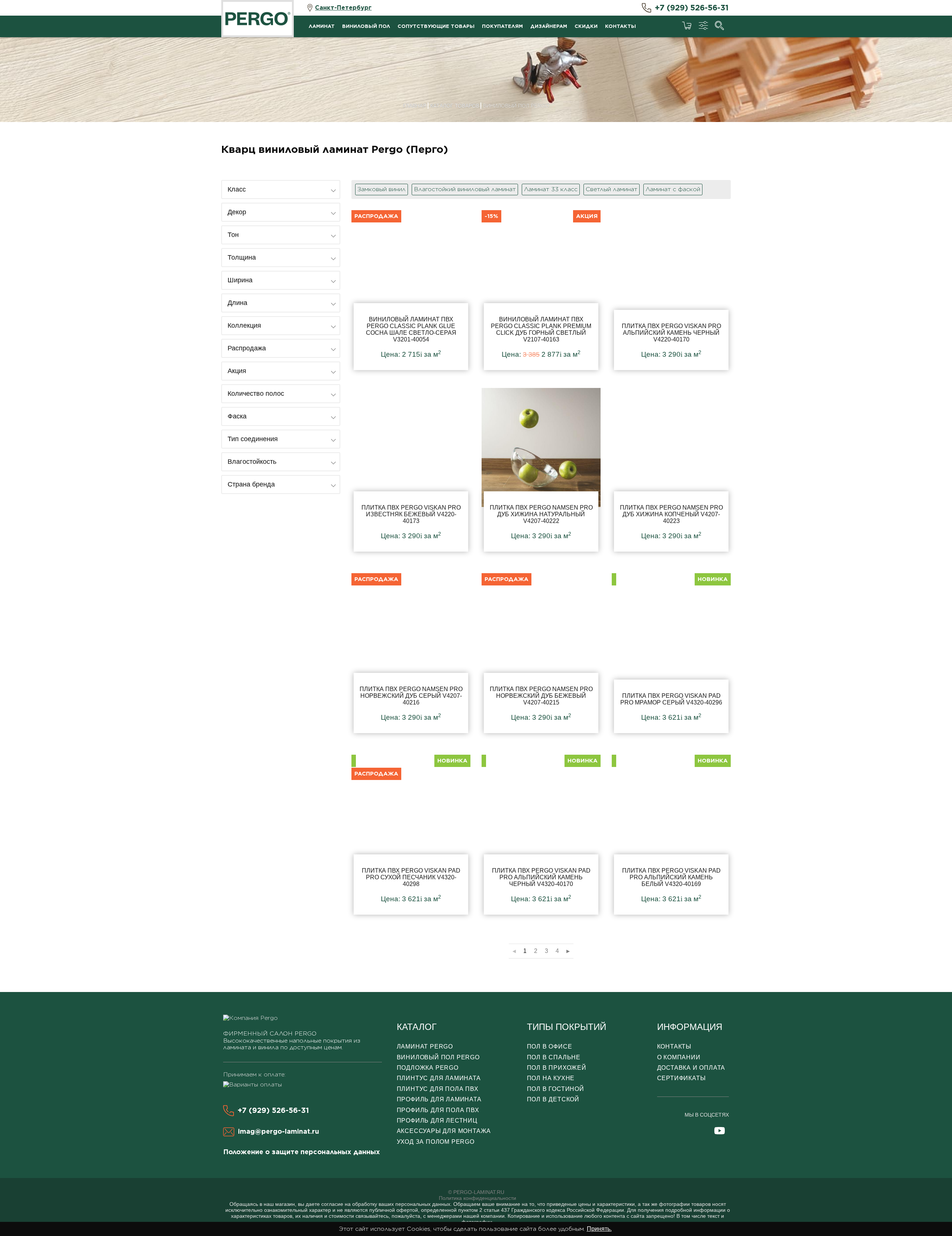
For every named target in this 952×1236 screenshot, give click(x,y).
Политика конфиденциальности (477, 1198)
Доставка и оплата (691, 1068)
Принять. (599, 1229)
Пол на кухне (551, 1078)
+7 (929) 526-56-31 (692, 7)
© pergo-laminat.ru (476, 1192)
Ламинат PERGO (425, 1046)
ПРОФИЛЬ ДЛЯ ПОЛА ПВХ (438, 1110)
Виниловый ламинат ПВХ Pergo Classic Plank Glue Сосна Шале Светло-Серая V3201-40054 (410, 288)
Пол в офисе (549, 1046)
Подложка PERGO (428, 1068)
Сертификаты (681, 1078)
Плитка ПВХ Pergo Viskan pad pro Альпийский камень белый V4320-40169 (671, 833)
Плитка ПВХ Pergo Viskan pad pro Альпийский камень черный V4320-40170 (541, 833)
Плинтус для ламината (439, 1078)
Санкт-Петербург (343, 7)
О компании (679, 1057)
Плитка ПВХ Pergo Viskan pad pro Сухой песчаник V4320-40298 (410, 833)
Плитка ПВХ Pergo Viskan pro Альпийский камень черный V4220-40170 (671, 288)
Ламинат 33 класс (551, 189)
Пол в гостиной (555, 1089)
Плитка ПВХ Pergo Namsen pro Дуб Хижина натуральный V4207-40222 (541, 470)
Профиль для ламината (439, 1099)
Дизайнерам (548, 26)
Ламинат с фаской (673, 189)
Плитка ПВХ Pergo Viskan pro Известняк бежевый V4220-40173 (410, 470)
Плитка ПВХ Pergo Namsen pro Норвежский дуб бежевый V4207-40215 (541, 651)
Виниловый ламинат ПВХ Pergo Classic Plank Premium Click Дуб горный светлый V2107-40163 (541, 288)
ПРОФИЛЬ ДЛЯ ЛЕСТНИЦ (437, 1120)
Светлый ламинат (611, 189)
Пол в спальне (553, 1057)
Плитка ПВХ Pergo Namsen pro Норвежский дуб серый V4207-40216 (410, 651)
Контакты (620, 26)
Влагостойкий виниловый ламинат (465, 189)
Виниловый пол (366, 26)
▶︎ (568, 951)
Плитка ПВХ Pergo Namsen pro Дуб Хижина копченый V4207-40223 (671, 470)
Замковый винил (381, 189)
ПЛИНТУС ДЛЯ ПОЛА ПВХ (438, 1089)
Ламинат (322, 26)
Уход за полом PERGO (436, 1142)
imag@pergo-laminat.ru (278, 1131)
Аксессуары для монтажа (444, 1131)
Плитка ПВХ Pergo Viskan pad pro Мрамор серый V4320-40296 (671, 651)
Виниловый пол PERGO (438, 1057)
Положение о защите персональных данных (301, 1152)
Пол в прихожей (556, 1068)
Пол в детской (553, 1099)
